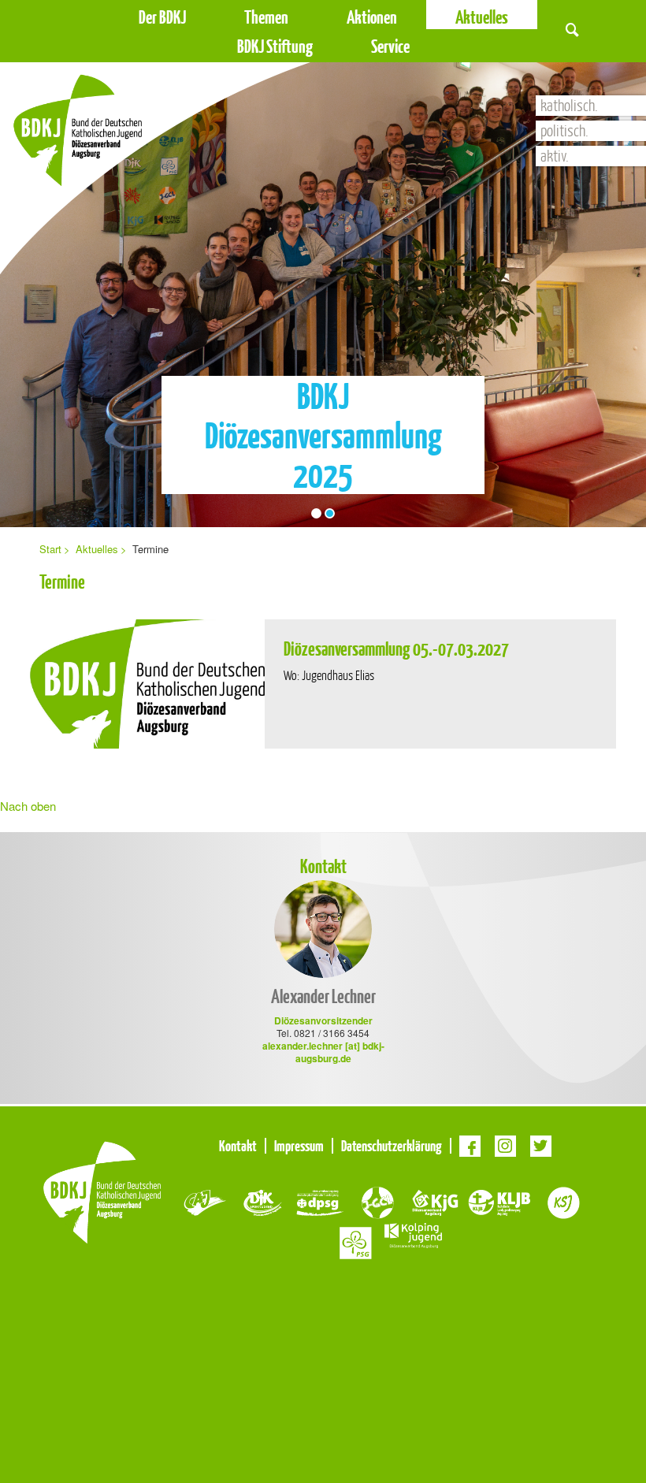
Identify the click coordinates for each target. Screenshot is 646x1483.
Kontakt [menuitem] (238, 1145)
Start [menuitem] (50, 548)
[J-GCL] (378, 1200)
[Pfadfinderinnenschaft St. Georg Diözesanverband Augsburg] (355, 1240)
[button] (572, 29)
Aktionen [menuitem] (372, 17)
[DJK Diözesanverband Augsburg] (262, 1200)
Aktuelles (481, 17)
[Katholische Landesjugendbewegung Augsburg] (499, 1200)
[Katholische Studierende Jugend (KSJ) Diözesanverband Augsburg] (563, 1200)
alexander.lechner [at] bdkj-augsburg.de (323, 1052)
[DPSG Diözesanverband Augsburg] (320, 1200)
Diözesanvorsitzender (323, 1020)
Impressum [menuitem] (299, 1145)
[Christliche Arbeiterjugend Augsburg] (205, 1200)
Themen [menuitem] (266, 17)
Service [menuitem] (390, 46)
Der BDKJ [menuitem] (162, 17)
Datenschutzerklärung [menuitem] (391, 1145)
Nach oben (28, 805)
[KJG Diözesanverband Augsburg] (435, 1200)
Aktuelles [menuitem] (97, 548)
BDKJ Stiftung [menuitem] (275, 46)
